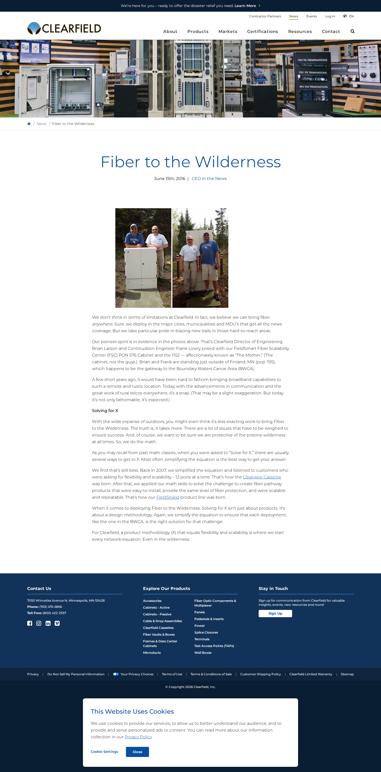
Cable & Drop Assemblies (162, 621)
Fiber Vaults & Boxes (159, 634)
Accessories (152, 601)
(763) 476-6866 (50, 607)
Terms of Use (172, 674)
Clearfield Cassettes (158, 628)
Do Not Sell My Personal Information (75, 674)
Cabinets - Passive (157, 614)
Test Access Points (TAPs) (214, 646)
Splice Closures (206, 632)
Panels (199, 612)
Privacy (33, 674)
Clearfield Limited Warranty (311, 674)
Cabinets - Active (156, 607)
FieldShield (167, 497)
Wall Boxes (202, 653)
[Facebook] (29, 623)
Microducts (152, 653)
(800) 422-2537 (54, 613)
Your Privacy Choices (137, 674)
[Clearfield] (29, 124)
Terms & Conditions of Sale (211, 674)
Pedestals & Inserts (209, 619)
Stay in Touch (273, 588)
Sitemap (347, 674)
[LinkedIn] (48, 623)
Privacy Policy (138, 736)
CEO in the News (209, 178)
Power (199, 626)
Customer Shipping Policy (260, 674)
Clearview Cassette (262, 477)
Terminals (201, 639)
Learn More (188, 5)
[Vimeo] (57, 623)
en (351, 16)
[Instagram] (38, 623)
